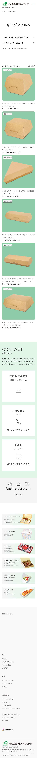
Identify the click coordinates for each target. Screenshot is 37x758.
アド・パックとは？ (8, 699)
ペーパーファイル (7, 681)
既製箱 (4, 659)
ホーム (3, 11)
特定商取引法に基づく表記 (10, 715)
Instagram (9, 729)
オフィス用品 (6, 665)
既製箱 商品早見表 (8, 662)
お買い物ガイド (7, 702)
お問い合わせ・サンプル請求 (11, 708)
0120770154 (22, 48)
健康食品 (5, 668)
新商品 (4, 687)
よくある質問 (6, 705)
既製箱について (7, 684)
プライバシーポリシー (9, 718)
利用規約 (5, 721)
